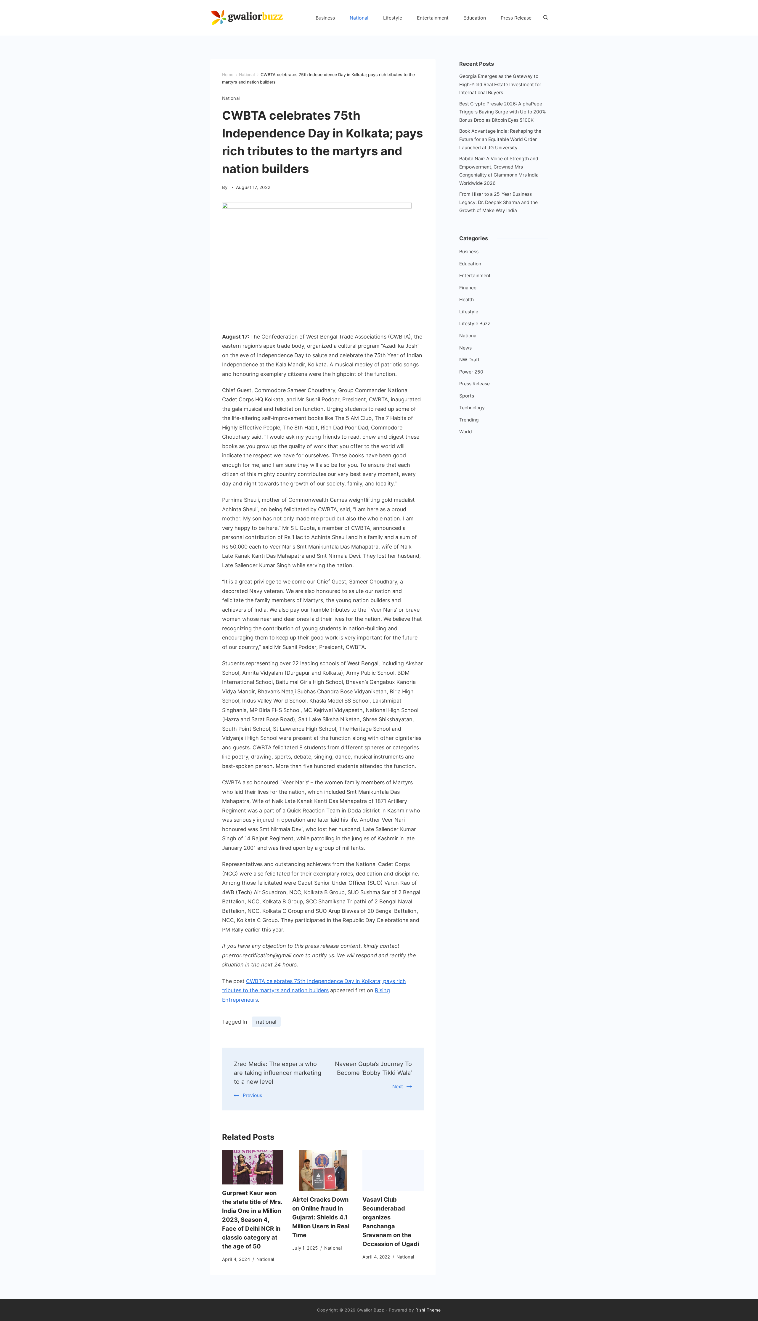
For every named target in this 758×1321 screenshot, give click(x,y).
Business (325, 18)
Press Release (516, 18)
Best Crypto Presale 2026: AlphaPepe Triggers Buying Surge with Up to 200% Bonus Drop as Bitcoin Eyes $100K (502, 112)
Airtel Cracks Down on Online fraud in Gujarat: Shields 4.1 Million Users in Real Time (320, 1217)
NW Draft (469, 360)
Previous (252, 1095)
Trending (469, 420)
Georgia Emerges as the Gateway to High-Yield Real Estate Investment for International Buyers (500, 84)
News (465, 348)
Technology (472, 408)
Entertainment (433, 18)
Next (397, 1086)
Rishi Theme (428, 1309)
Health (466, 299)
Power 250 (471, 372)
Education (474, 18)
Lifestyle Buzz (474, 323)
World (465, 432)
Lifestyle (392, 18)
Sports (466, 396)
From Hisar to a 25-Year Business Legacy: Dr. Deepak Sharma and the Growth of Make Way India (498, 202)
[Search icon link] (544, 18)
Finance (467, 288)
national (266, 1022)
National (359, 18)
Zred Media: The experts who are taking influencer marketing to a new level (277, 1072)
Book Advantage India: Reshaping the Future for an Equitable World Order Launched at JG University (500, 139)
